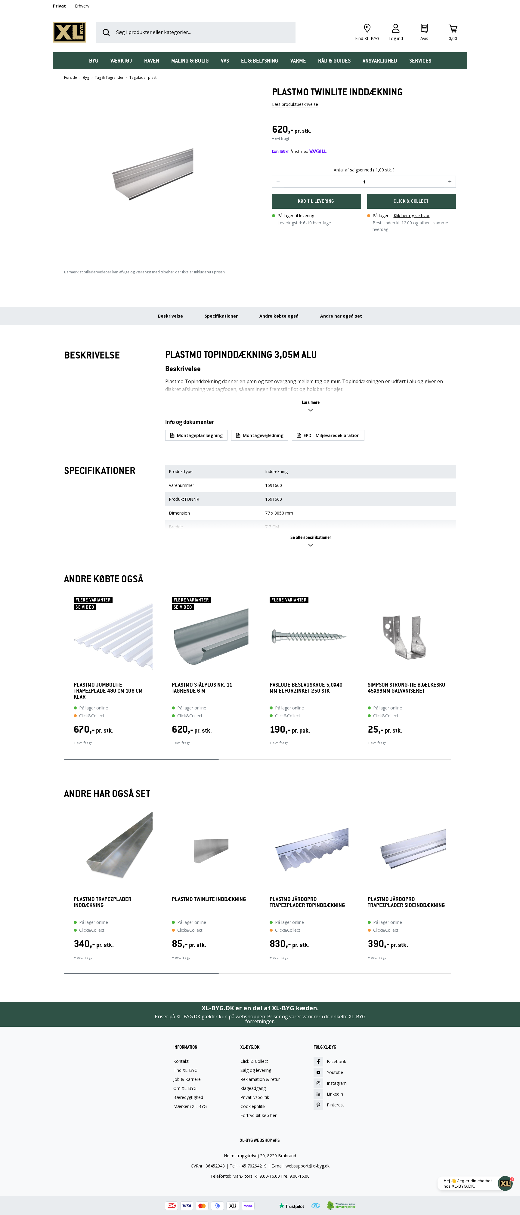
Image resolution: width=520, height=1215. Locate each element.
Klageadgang (253, 1088)
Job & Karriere (187, 1079)
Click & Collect (254, 1061)
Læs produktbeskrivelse (295, 104)
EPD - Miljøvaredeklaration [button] (332, 435)
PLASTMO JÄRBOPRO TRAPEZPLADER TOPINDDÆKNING (307, 902)
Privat (59, 6)
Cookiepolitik (252, 1106)
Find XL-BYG (185, 1070)
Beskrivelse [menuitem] (170, 316)
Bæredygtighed (188, 1097)
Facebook (336, 1061)
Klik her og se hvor (412, 215)
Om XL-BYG (185, 1088)
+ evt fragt (280, 138)
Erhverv (82, 6)
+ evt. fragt (83, 743)
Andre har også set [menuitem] (341, 316)
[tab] (93, 60)
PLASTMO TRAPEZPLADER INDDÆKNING (103, 902)
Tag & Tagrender (109, 77)
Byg (86, 77)
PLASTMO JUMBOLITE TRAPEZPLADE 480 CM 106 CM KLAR (108, 691)
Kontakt (181, 1061)
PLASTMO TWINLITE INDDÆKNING (209, 899)
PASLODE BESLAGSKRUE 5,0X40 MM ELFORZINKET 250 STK (306, 688)
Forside (70, 77)
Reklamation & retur (260, 1079)
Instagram (337, 1083)
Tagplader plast (142, 77)
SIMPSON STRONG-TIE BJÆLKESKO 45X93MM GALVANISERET (406, 688)
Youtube (335, 1072)
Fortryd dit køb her (258, 1115)
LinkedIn (335, 1094)
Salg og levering (255, 1070)
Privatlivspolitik (254, 1097)
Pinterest (335, 1105)
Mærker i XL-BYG (190, 1106)
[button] (156, 172)
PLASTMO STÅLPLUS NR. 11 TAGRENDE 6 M (202, 688)
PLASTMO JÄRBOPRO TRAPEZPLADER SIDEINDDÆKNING (406, 902)
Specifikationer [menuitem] (221, 316)
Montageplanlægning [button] (200, 435)
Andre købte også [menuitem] (279, 316)
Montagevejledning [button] (263, 435)
